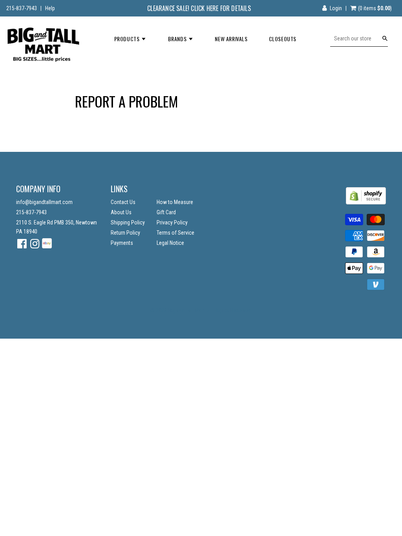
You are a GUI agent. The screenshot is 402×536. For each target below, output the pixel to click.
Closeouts (282, 39)
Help (50, 8)
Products (127, 39)
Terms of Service (175, 233)
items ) (375, 8)
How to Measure (175, 202)
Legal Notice (170, 243)
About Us (121, 212)
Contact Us (123, 202)
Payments (122, 243)
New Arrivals (231, 39)
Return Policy (125, 233)
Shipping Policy (128, 222)
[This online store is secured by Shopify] (366, 202)
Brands (178, 39)
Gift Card (166, 212)
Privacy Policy (172, 222)
